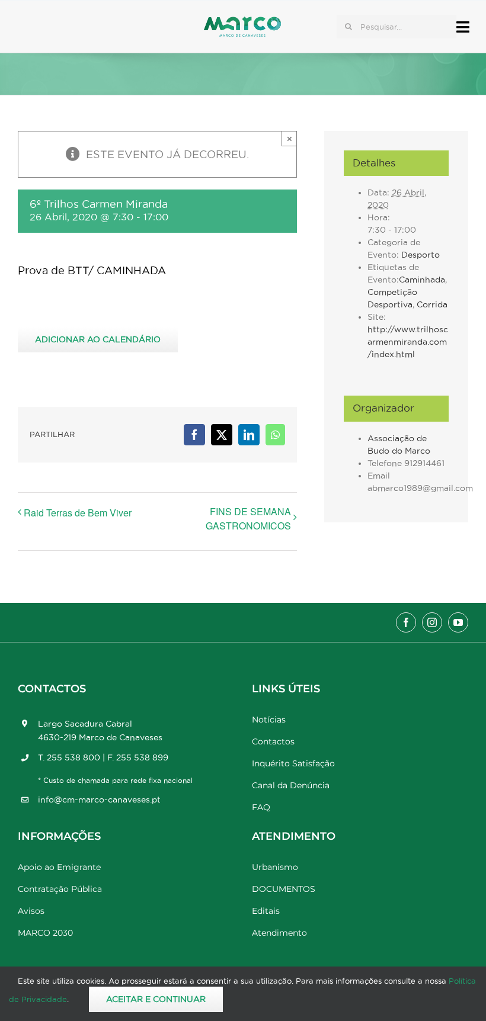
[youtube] (458, 622)
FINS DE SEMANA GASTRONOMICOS (248, 518)
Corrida (432, 304)
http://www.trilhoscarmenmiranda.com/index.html (407, 342)
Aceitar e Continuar (156, 999)
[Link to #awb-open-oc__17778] (462, 27)
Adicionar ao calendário (98, 339)
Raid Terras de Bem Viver (78, 512)
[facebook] (406, 622)
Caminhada (422, 279)
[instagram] (432, 622)
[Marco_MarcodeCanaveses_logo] (242, 21)
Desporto (420, 254)
